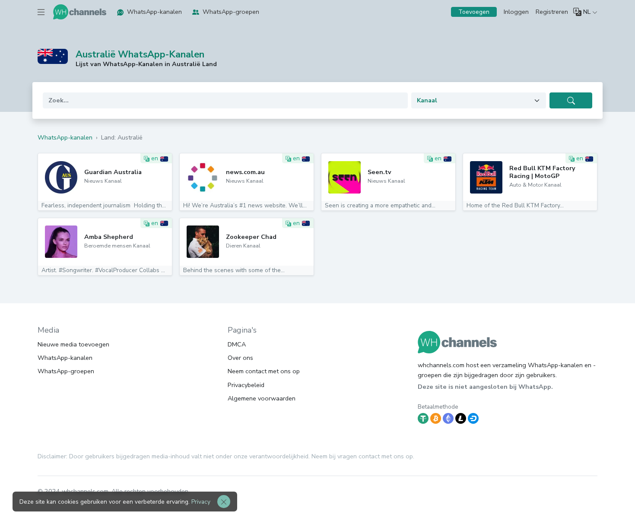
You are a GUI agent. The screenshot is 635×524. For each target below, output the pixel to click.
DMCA (237, 344)
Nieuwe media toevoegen (73, 344)
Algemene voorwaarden (261, 398)
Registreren (552, 11)
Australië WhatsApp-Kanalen (140, 54)
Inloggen (516, 11)
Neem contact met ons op (264, 371)
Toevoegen (473, 12)
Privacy (200, 502)
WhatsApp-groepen (231, 11)
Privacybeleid (246, 385)
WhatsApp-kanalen (154, 11)
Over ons (240, 357)
